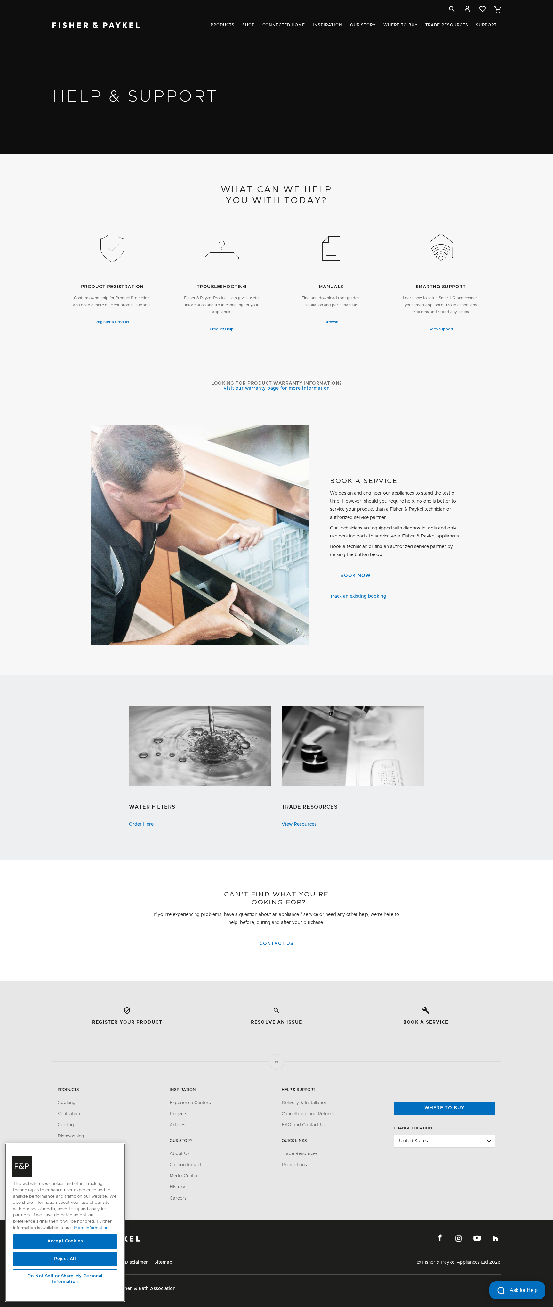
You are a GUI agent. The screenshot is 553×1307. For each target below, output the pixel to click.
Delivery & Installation (304, 1103)
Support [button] (486, 25)
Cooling (66, 1125)
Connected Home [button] (283, 25)
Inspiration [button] (327, 25)
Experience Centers (190, 1103)
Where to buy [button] (400, 25)
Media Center (184, 1176)
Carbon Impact (186, 1165)
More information (91, 1228)
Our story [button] (363, 25)
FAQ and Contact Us (304, 1125)
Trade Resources (300, 1154)
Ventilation (69, 1114)
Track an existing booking (358, 596)
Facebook (440, 1238)
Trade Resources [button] (446, 25)
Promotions (294, 1165)
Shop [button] (248, 25)
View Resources (299, 824)
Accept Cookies (65, 1241)
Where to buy (444, 1108)
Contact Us (276, 943)
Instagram (458, 1238)
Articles (177, 1125)
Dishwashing (71, 1136)
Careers (178, 1198)
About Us (180, 1154)
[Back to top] (276, 1062)
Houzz (496, 1238)
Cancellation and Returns (308, 1114)
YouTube (477, 1238)
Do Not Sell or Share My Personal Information (65, 1279)
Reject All (65, 1259)
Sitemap (163, 1262)
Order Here (141, 824)
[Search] (452, 9)
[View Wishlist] (482, 9)
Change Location (413, 1128)
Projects (178, 1114)
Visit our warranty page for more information (276, 388)
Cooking (67, 1103)
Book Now (356, 575)
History (177, 1187)
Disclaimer (136, 1262)
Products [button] (223, 25)
